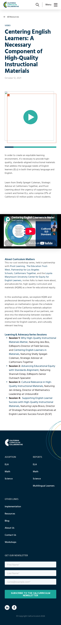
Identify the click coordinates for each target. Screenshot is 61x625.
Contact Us (10, 535)
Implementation (13, 507)
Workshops (10, 542)
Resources (10, 514)
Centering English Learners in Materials (27, 352)
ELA (7, 464)
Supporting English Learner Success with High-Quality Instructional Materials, (31, 402)
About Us (9, 528)
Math (7, 472)
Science (9, 479)
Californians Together (25, 273)
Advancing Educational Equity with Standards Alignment (32, 368)
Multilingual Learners (43, 486)
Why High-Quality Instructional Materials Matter (32, 340)
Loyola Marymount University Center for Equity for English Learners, (28, 277)
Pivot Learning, (17, 266)
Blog (7, 521)
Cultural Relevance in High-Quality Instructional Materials (30, 384)
